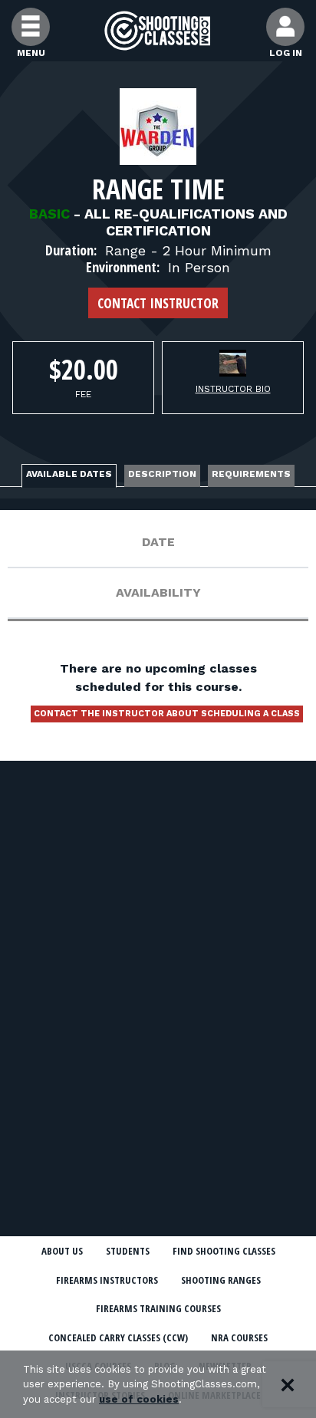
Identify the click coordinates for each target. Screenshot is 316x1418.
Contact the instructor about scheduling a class (167, 714)
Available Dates (69, 474)
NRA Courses (239, 1337)
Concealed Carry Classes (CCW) (118, 1337)
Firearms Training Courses (158, 1308)
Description (162, 474)
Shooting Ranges (221, 1280)
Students (128, 1251)
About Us (62, 1251)
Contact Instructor (158, 303)
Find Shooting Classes (224, 1251)
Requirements (251, 474)
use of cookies (139, 1399)
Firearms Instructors (107, 1280)
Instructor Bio (233, 388)
